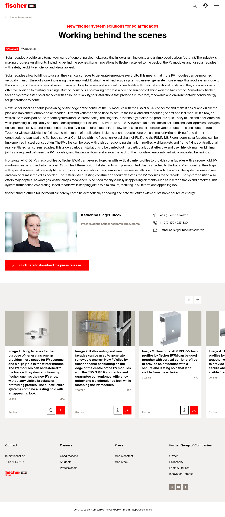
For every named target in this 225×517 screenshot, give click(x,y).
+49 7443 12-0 (14, 462)
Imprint (126, 509)
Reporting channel (142, 509)
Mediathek (121, 462)
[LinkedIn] (172, 487)
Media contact (124, 456)
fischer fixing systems (20, 17)
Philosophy (176, 462)
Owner (173, 456)
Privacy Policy (113, 509)
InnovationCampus (181, 474)
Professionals (68, 468)
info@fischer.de (15, 456)
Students (65, 462)
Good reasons (69, 456)
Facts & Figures (179, 468)
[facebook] (185, 487)
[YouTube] (178, 487)
